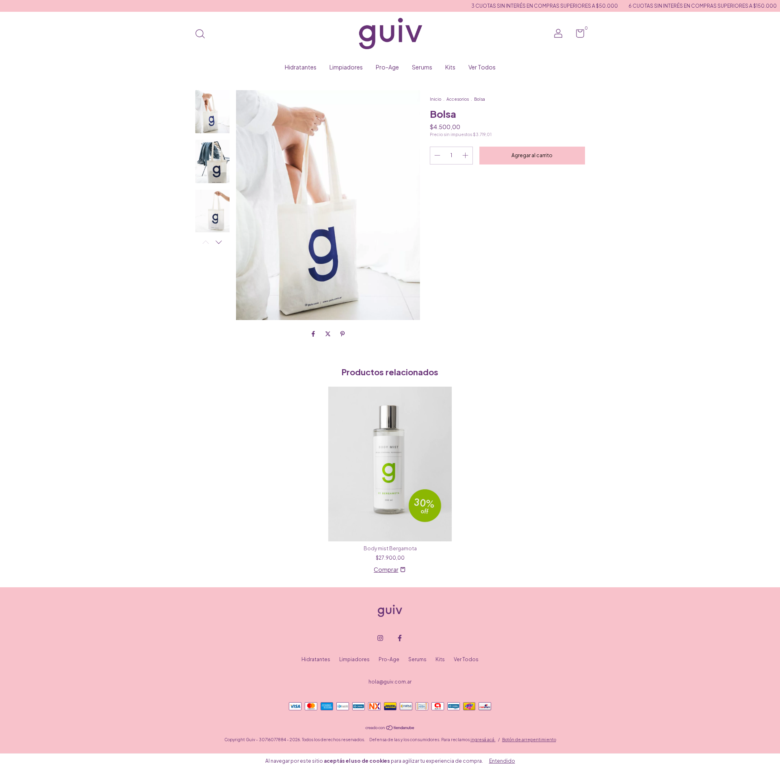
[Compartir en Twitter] (328, 333)
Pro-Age (387, 67)
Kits (450, 67)
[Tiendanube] (390, 728)
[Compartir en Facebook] (313, 333)
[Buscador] (203, 35)
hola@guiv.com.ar (390, 682)
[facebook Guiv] (399, 638)
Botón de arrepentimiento (529, 739)
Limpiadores (346, 67)
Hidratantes (300, 67)
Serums (422, 67)
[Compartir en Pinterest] (342, 333)
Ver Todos (482, 67)
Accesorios (457, 99)
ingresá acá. (483, 739)
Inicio (435, 99)
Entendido (502, 761)
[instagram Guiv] (380, 638)
